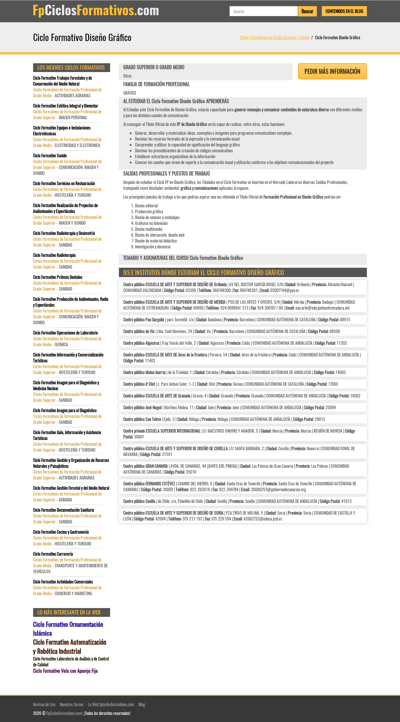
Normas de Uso (44, 704)
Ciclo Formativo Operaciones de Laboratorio (65, 333)
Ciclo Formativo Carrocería (53, 554)
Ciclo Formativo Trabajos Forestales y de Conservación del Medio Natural (62, 81)
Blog (142, 704)
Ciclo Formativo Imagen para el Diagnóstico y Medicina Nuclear (66, 385)
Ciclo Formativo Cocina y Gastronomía (61, 532)
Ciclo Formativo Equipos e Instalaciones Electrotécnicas (61, 130)
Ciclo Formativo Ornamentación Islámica (68, 628)
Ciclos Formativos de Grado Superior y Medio (275, 37)
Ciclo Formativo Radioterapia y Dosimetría (64, 233)
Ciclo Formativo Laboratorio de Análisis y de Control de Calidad (71, 662)
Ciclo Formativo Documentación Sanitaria (63, 510)
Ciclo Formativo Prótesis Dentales (57, 277)
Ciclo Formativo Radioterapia (54, 255)
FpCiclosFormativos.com (64, 713)
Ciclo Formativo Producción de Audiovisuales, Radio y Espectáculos (70, 302)
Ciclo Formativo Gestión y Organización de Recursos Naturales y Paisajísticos (71, 463)
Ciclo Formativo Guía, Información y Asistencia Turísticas (67, 435)
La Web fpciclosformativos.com (111, 704)
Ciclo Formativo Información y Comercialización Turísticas (68, 357)
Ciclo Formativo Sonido (50, 155)
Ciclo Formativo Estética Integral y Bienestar (65, 106)
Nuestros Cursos (71, 704)
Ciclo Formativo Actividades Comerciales (63, 582)
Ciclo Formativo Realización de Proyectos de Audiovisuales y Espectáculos (65, 208)
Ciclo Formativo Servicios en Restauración (64, 183)
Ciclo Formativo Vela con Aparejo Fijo (65, 671)
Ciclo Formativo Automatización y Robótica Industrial (69, 646)
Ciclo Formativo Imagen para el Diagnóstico (65, 410)
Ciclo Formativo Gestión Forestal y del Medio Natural (71, 488)
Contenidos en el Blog (344, 11)
